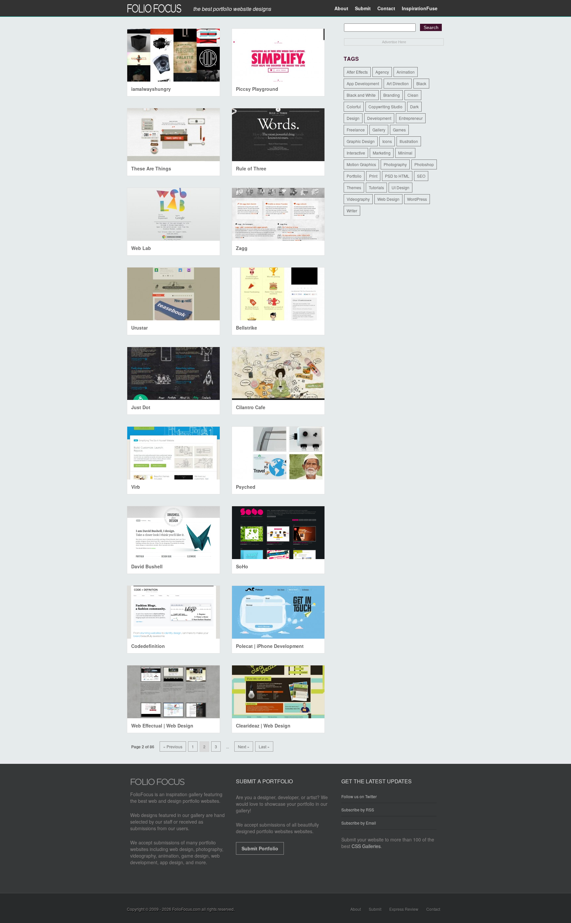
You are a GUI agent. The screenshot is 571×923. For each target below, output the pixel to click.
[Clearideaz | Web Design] (278, 691)
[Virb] (173, 453)
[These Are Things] (173, 134)
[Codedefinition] (173, 612)
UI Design (400, 187)
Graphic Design (361, 141)
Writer (352, 210)
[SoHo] (278, 532)
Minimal (405, 153)
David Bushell (147, 566)
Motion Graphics (361, 164)
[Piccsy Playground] (278, 55)
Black (421, 83)
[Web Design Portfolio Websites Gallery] (157, 783)
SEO (421, 176)
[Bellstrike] (278, 293)
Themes (354, 187)
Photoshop (424, 164)
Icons (387, 141)
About (341, 8)
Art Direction (398, 83)
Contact (386, 8)
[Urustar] (173, 293)
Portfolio (354, 176)
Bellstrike (246, 327)
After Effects (357, 72)
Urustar (139, 327)
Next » (243, 746)
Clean (412, 95)
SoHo (242, 566)
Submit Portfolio (260, 848)
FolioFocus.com (186, 909)
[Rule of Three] (278, 134)
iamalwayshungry (151, 89)
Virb (135, 486)
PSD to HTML (397, 176)
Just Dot (140, 407)
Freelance (356, 129)
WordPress (417, 199)
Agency (382, 72)
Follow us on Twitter (359, 796)
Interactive (356, 153)
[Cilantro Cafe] (278, 373)
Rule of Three (251, 168)
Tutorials (376, 187)
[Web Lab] (173, 214)
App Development (363, 83)
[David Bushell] (173, 532)
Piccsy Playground (257, 89)
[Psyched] (278, 453)
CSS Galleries (366, 846)
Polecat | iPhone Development (270, 646)
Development (379, 118)
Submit (363, 8)
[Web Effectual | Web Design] (173, 691)
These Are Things (151, 168)
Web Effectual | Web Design (162, 725)
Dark (414, 106)
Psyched (245, 486)
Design (353, 118)
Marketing (382, 153)
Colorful (354, 106)
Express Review (403, 909)
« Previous (172, 746)
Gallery (378, 129)
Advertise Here (394, 42)
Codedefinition (148, 646)
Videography (358, 199)
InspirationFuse (420, 8)
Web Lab (141, 248)
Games (399, 129)
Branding (391, 95)
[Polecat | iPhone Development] (278, 612)
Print (373, 176)
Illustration (409, 141)
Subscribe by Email (358, 823)
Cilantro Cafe (250, 407)
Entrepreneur (411, 118)
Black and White (361, 95)
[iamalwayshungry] (173, 55)
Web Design (388, 199)
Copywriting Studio (385, 106)
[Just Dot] (173, 373)
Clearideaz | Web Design (263, 725)
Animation (406, 72)
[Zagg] (278, 214)
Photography (395, 164)
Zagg (241, 248)
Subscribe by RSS (357, 809)
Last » (264, 746)
